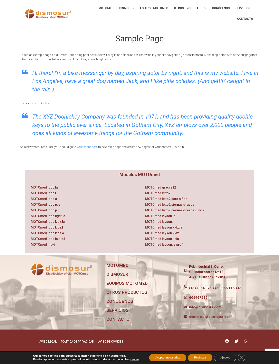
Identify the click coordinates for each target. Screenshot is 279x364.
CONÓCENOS (221, 8)
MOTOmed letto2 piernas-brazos (169, 204)
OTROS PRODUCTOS (188, 8)
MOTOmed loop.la (44, 187)
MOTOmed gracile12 (160, 187)
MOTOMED (106, 8)
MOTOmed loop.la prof (48, 239)
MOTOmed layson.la (160, 216)
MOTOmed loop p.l (45, 210)
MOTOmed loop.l (43, 193)
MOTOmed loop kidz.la (48, 222)
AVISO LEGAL (48, 341)
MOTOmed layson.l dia (162, 239)
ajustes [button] (134, 359)
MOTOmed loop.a (44, 199)
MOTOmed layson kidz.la (163, 227)
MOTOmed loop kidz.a (47, 233)
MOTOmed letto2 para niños (166, 199)
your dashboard (87, 147)
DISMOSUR (126, 8)
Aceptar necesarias (167, 358)
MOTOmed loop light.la (48, 216)
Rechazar (200, 358)
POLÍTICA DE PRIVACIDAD (77, 341)
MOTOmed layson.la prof (164, 244)
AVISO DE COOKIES (110, 341)
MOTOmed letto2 (158, 193)
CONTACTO (245, 18)
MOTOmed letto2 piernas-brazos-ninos (174, 210)
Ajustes (225, 358)
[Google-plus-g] (246, 341)
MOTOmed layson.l (159, 222)
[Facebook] (227, 341)
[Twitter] (236, 341)
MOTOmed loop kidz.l (47, 227)
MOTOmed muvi (43, 244)
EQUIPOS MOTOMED (154, 8)
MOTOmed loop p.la (45, 204)
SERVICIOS (242, 8)
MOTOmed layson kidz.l (163, 233)
